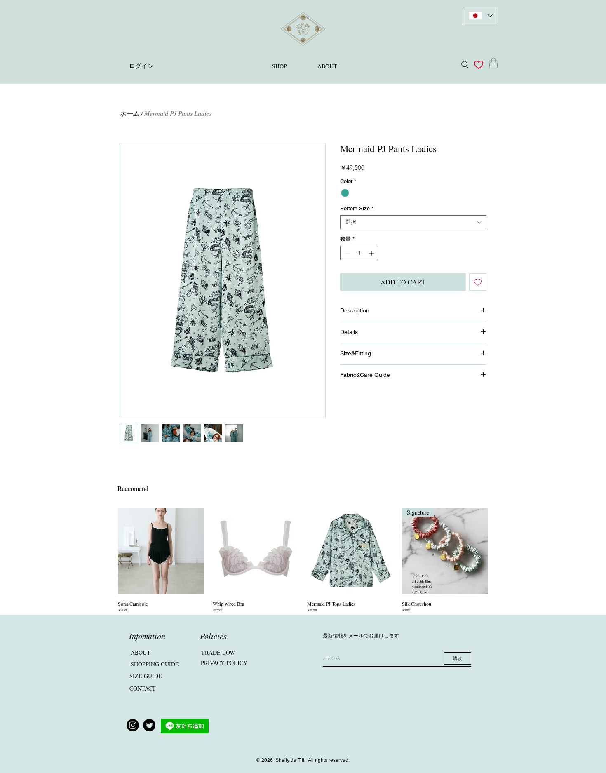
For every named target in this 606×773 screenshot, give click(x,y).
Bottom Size (356, 208)
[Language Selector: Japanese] (480, 15)
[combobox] (413, 222)
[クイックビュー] (161, 551)
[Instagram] (133, 725)
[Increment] (372, 253)
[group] (303, 560)
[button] (493, 63)
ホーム (129, 113)
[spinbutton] (359, 253)
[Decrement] (346, 253)
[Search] (465, 64)
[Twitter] (149, 725)
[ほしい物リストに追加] (477, 282)
